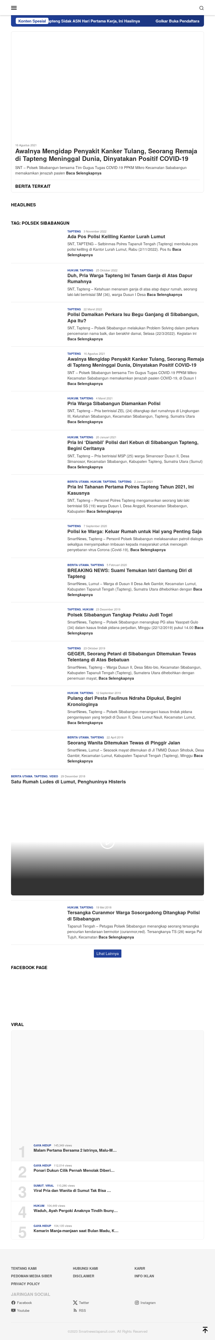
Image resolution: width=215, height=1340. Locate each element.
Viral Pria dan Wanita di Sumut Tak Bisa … (72, 1190)
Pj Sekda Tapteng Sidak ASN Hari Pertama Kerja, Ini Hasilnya (69, 21)
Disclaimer (83, 1275)
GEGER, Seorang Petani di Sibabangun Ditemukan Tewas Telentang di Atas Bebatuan (131, 656)
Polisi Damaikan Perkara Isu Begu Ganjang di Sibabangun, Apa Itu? (133, 317)
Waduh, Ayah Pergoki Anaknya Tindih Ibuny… (76, 1210)
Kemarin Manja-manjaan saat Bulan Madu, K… (76, 1230)
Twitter (84, 1302)
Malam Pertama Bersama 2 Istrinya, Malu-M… (75, 1150)
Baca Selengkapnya (83, 173)
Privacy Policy (25, 1283)
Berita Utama (78, 481)
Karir (140, 1268)
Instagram (148, 1302)
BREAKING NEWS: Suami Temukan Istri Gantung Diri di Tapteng (129, 573)
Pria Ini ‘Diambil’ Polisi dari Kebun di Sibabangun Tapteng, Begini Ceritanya (132, 445)
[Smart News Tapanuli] (107, 7)
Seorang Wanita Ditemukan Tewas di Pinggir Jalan (123, 742)
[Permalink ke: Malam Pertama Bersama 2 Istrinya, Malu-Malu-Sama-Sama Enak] (107, 1084)
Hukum (72, 270)
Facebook (24, 1302)
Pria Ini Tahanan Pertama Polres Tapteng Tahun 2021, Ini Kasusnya (130, 489)
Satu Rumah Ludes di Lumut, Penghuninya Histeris (68, 781)
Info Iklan (144, 1275)
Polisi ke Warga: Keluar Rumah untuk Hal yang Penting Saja (134, 531)
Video (53, 776)
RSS (82, 1310)
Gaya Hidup (42, 1145)
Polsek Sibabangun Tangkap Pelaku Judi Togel (120, 614)
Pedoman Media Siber (31, 1275)
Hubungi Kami (85, 1268)
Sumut (39, 1185)
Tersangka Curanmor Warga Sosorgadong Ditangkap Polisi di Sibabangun (133, 915)
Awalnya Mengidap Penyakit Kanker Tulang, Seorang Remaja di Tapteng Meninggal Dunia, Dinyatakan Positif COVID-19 (106, 154)
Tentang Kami (24, 1268)
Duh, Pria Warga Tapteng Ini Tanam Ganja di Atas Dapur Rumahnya (129, 278)
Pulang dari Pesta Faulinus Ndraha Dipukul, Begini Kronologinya (124, 701)
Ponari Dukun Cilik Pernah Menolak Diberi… (74, 1170)
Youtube (23, 1310)
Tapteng (74, 231)
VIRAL (49, 1185)
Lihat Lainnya (107, 953)
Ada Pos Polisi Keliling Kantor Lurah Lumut (116, 236)
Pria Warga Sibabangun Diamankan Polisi (113, 403)
